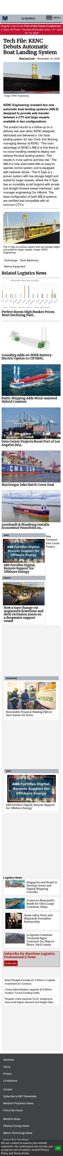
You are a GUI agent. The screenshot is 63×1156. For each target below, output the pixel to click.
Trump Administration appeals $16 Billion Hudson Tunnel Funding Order (28, 991)
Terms (6, 1067)
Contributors (10, 1080)
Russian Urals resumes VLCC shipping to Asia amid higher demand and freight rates (29, 1000)
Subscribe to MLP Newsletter (20, 1096)
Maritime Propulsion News (18, 1103)
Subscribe (11, 963)
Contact (7, 1089)
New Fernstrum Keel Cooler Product (53, 541)
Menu (57, 17)
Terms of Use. (21, 1153)
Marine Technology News (17, 1133)
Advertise (8, 1059)
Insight (7, 578)
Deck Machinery (29, 260)
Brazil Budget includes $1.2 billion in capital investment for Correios (30, 981)
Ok (58, 1148)
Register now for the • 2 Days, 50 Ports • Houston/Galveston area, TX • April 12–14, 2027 (31, 29)
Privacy (7, 1073)
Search (30, 18)
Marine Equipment (14, 266)
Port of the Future (13, 1110)
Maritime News (11, 1119)
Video (6, 535)
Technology (10, 260)
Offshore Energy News (16, 1126)
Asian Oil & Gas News (16, 1140)
